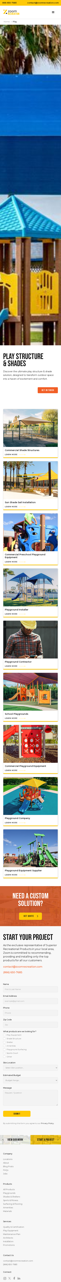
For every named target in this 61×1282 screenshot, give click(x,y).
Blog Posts (8, 1166)
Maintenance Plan (11, 1234)
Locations (7, 1159)
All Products (9, 1189)
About (6, 1163)
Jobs (5, 1174)
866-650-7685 (9, 3)
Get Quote (29, 916)
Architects (8, 1238)
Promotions (9, 1245)
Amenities (8, 1208)
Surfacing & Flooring (12, 1204)
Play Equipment (10, 1231)
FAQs (5, 1170)
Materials (7, 1211)
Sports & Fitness (10, 1200)
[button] (53, 12)
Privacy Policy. (47, 1123)
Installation (8, 1241)
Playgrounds (9, 1193)
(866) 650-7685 (12, 972)
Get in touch (48, 390)
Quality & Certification (13, 1227)
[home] (11, 12)
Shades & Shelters (11, 1197)
